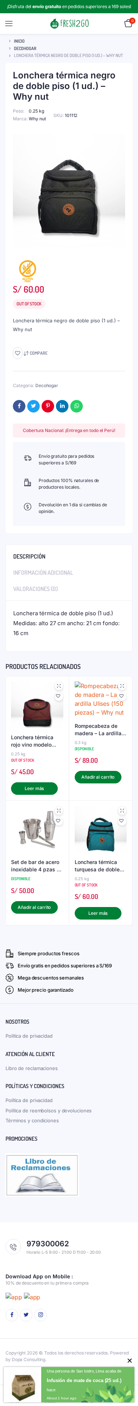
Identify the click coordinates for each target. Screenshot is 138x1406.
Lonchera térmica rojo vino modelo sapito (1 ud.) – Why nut (35, 741)
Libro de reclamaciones (32, 1068)
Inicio (19, 41)
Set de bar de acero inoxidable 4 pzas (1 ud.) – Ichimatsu (36, 866)
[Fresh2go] (69, 23)
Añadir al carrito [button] (97, 777)
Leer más (34, 788)
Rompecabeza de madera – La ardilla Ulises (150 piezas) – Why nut (100, 730)
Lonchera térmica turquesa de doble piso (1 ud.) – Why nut (97, 866)
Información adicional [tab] (43, 572)
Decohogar (25, 48)
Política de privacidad (29, 1036)
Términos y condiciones (32, 1120)
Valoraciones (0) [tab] (35, 588)
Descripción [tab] (29, 556)
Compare (38, 353)
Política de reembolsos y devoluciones (49, 1110)
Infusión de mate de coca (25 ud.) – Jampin (92, 1380)
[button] (17, 353)
